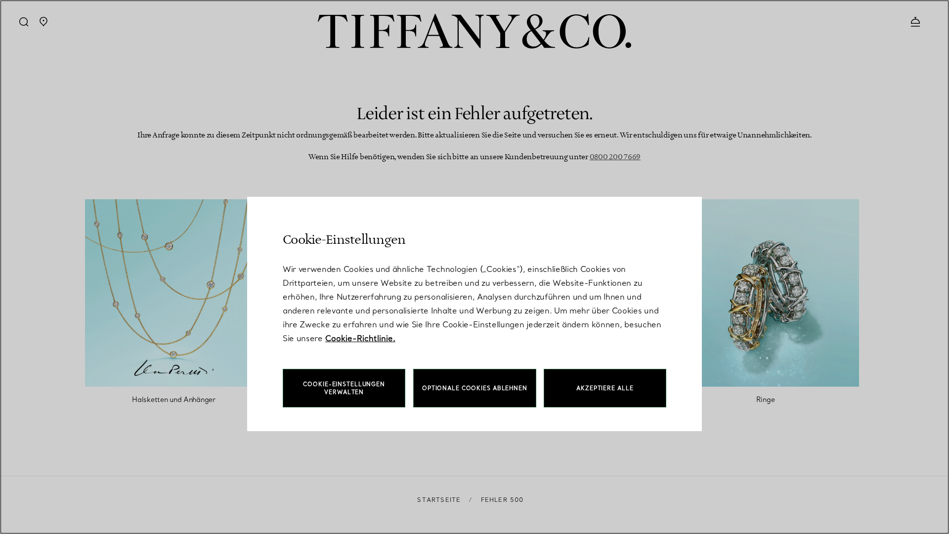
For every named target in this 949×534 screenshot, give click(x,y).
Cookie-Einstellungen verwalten (344, 388)
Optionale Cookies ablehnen (474, 388)
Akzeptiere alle (604, 388)
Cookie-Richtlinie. (360, 338)
